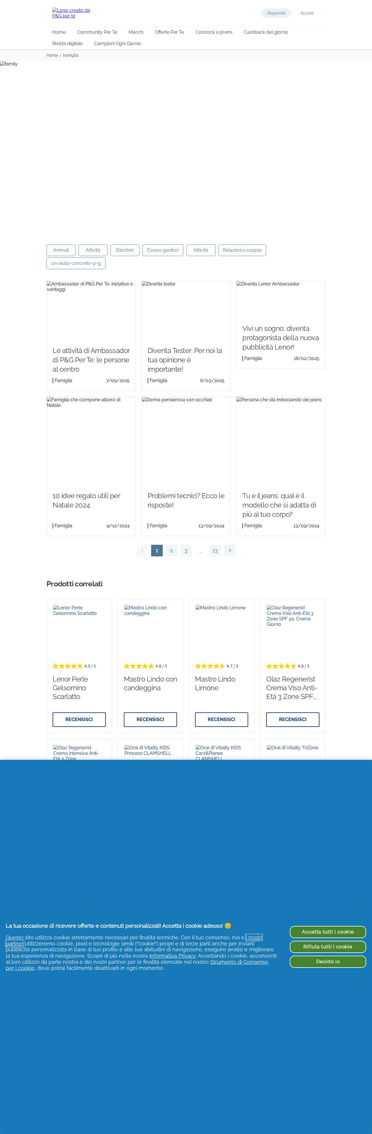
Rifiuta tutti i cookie (327, 947)
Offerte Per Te (169, 32)
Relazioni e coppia (242, 250)
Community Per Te (97, 32)
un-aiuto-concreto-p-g (76, 263)
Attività (93, 250)
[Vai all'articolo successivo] (229, 550)
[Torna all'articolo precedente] (142, 550)
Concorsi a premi (214, 32)
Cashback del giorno (266, 32)
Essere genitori (163, 250)
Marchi (136, 32)
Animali (61, 250)
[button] (276, 13)
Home (59, 32)
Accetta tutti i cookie (328, 932)
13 (213, 551)
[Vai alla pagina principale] (75, 13)
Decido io (328, 961)
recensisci (79, 719)
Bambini (125, 250)
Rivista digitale (67, 43)
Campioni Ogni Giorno (117, 43)
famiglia (70, 55)
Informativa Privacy (172, 956)
